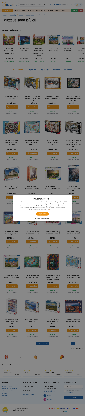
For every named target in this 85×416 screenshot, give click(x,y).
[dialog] (42, 208)
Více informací (52, 209)
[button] (42, 218)
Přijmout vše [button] (42, 214)
